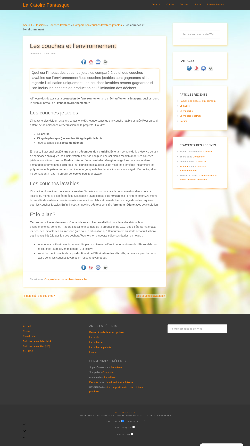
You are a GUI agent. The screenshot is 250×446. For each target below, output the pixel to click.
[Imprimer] (105, 63)
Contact (27, 331)
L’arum (183, 121)
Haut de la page (125, 413)
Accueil (27, 25)
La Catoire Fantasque (46, 5)
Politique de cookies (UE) (36, 346)
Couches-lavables (59, 25)
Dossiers (40, 25)
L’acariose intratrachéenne (119, 382)
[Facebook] (83, 63)
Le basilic (185, 105)
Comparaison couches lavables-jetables (97, 25)
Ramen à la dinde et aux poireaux (198, 100)
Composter (199, 156)
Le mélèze (207, 151)
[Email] (98, 63)
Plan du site (29, 336)
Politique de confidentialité (37, 341)
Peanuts (184, 166)
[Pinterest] (91, 63)
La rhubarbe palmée (191, 115)
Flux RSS (28, 351)
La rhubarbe (186, 111)
